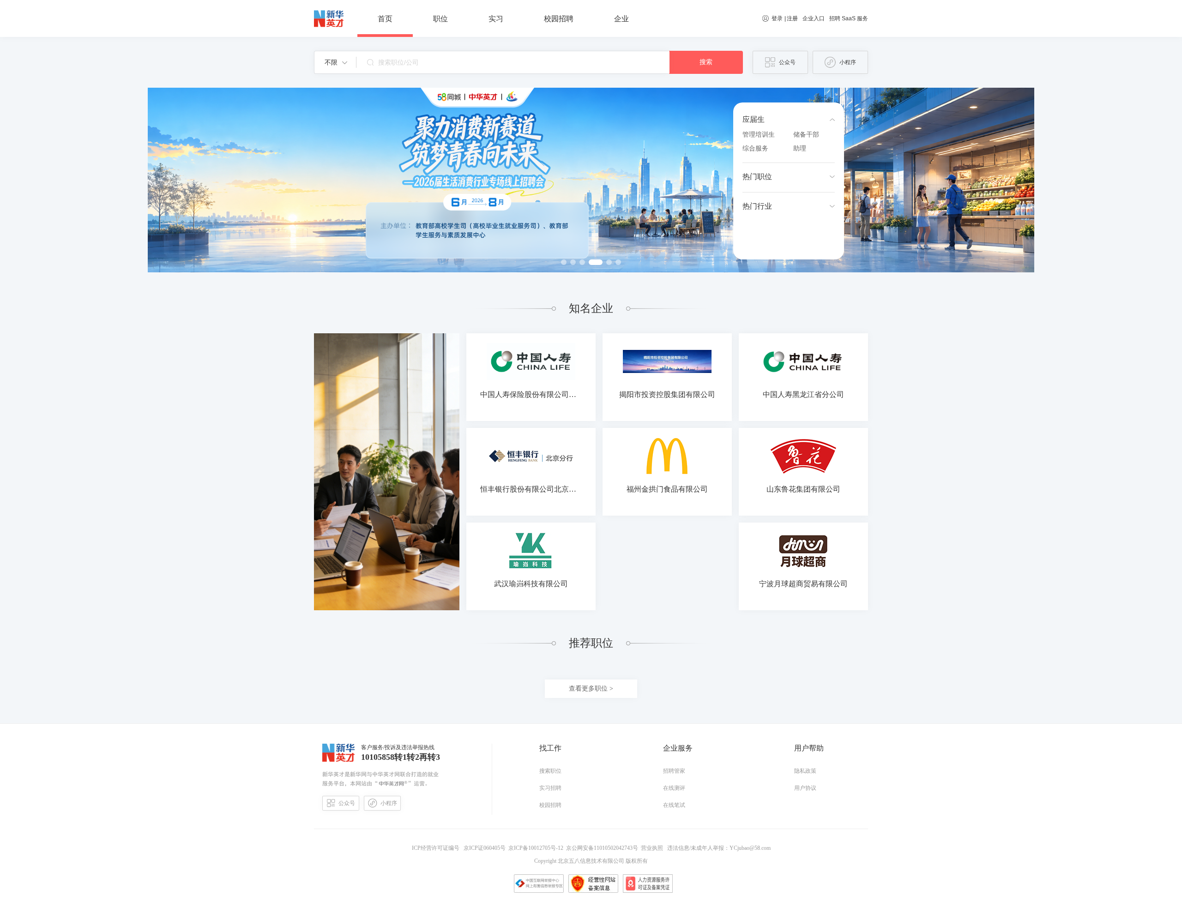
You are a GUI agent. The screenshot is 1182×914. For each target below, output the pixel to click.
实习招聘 (550, 788)
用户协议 (805, 788)
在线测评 (674, 788)
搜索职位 (550, 771)
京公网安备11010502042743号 (603, 848)
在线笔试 (674, 805)
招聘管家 (674, 771)
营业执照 (653, 848)
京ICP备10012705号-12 (537, 848)
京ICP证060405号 (485, 848)
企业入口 (813, 18)
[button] (336, 62)
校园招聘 (550, 805)
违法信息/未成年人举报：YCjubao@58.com (718, 848)
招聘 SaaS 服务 (848, 18)
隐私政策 (805, 771)
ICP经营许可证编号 (437, 848)
